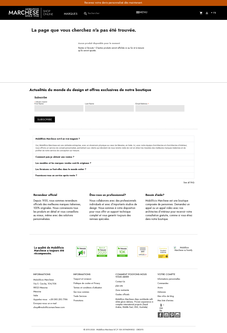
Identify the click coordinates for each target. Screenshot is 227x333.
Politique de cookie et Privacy (86, 283)
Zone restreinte (122, 290)
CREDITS (139, 329)
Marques (70, 14)
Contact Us (120, 281)
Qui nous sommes (81, 291)
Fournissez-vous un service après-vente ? (56, 175)
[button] (113, 139)
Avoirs (160, 287)
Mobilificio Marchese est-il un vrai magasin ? (57, 138)
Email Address (142, 104)
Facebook (160, 314)
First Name (39, 104)
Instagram (177, 314)
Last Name (89, 104)
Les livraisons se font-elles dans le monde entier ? (60, 169)
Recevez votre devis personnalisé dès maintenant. (113, 3)
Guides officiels (122, 294)
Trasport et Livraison (82, 278)
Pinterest (172, 314)
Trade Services (80, 296)
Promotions (78, 300)
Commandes (163, 283)
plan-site (119, 285)
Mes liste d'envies (165, 300)
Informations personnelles (169, 278)
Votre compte (166, 274)
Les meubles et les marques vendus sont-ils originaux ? (63, 163)
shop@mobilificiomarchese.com (49, 307)
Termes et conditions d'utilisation (87, 287)
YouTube (166, 314)
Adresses (162, 291)
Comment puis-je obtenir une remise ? (54, 156)
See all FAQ (189, 182)
